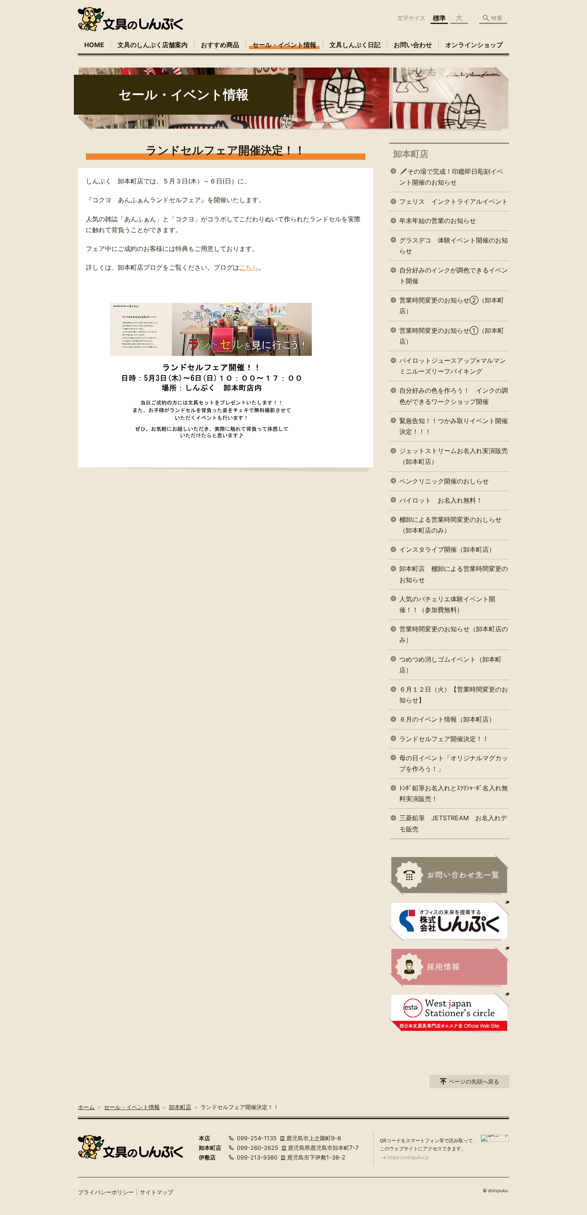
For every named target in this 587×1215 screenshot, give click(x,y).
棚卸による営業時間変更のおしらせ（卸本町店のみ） (450, 524)
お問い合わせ (413, 45)
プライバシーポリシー (106, 1192)
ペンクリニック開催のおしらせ (444, 481)
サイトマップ (156, 1192)
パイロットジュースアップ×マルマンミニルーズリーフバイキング (452, 365)
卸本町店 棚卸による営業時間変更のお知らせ (453, 574)
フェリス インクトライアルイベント (453, 201)
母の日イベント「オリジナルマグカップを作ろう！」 (453, 763)
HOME (94, 45)
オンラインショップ (474, 45)
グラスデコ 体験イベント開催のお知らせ (453, 245)
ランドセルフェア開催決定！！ (444, 739)
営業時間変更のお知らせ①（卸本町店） (451, 335)
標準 (439, 18)
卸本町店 (410, 154)
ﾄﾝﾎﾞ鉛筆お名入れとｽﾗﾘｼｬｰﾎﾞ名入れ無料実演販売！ (453, 793)
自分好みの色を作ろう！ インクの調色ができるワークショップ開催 (453, 395)
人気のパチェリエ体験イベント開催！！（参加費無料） (447, 604)
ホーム (86, 1107)
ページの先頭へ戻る (474, 1081)
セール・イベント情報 (284, 45)
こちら (248, 267)
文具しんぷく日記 (355, 45)
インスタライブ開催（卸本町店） (447, 549)
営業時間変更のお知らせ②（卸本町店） (451, 305)
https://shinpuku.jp (408, 1157)
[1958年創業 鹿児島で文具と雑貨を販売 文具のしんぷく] (130, 19)
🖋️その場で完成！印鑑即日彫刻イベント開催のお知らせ (451, 176)
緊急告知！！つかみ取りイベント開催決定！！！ (453, 426)
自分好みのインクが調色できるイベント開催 (453, 275)
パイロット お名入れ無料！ (440, 500)
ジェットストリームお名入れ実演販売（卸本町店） (453, 456)
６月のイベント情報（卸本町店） (447, 719)
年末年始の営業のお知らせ (437, 221)
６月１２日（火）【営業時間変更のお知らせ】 (453, 694)
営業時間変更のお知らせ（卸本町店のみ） (453, 634)
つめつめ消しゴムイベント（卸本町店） (450, 664)
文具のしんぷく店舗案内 (152, 45)
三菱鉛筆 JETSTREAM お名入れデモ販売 (453, 823)
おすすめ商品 (220, 45)
